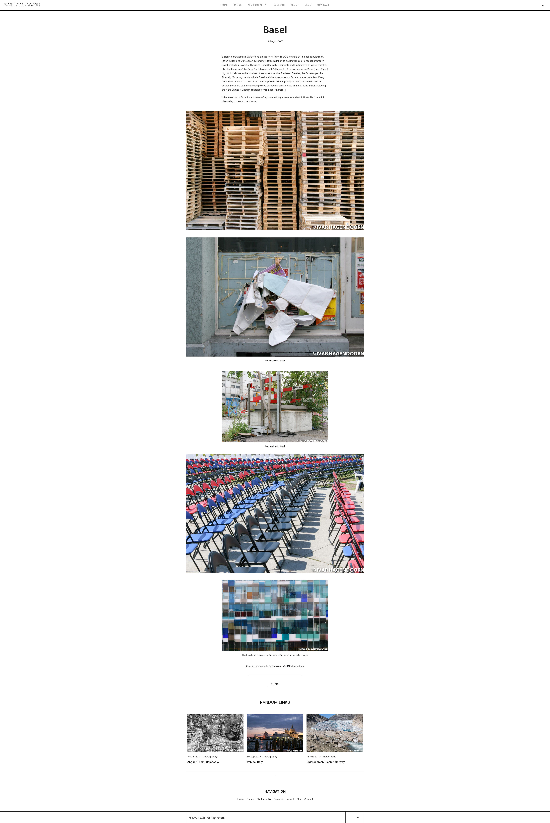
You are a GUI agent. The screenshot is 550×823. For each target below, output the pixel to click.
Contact (323, 5)
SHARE (275, 684)
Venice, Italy (255, 761)
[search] (543, 5)
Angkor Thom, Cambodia (203, 761)
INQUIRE (286, 666)
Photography (256, 5)
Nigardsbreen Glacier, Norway (326, 761)
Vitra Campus (233, 89)
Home (224, 5)
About (295, 5)
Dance (237, 5)
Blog (308, 5)
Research (278, 5)
